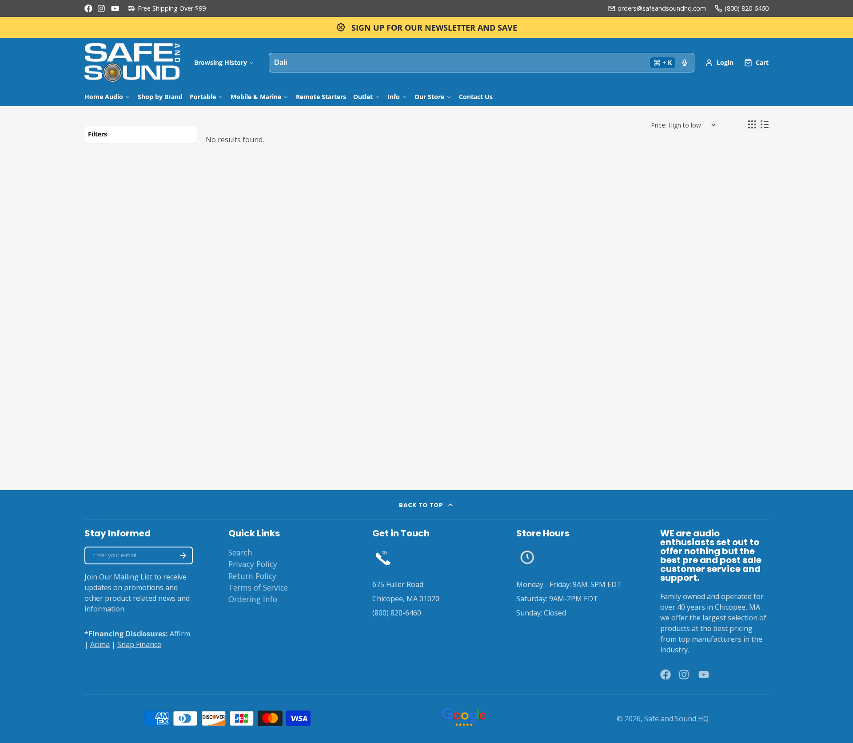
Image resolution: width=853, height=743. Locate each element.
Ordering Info (252, 599)
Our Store (429, 96)
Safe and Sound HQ (676, 718)
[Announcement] (426, 27)
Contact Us (476, 96)
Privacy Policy (252, 564)
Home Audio (103, 96)
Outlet (363, 96)
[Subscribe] (183, 555)
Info (393, 96)
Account (719, 63)
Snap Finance (139, 644)
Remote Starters (321, 96)
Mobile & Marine (256, 96)
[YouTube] (115, 8)
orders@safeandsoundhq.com (662, 8)
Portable (203, 96)
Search (240, 552)
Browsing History (220, 62)
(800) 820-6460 (747, 8)
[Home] (132, 62)
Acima (100, 644)
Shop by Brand (160, 96)
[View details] (383, 557)
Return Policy (252, 576)
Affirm (180, 634)
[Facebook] (88, 8)
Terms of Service (258, 587)
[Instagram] (102, 8)
